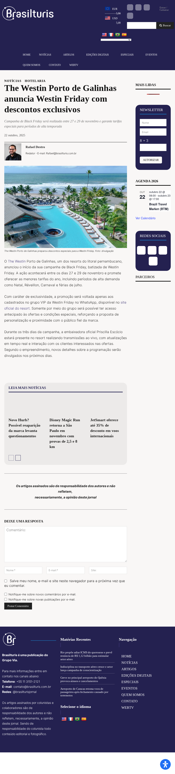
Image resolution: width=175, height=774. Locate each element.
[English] (104, 35)
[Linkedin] (147, 7)
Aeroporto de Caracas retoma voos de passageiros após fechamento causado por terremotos (84, 692)
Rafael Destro (35, 147)
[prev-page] (11, 458)
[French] (111, 35)
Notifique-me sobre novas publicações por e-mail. (42, 599)
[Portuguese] (117, 35)
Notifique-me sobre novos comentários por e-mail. (42, 594)
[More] (122, 151)
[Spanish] (124, 35)
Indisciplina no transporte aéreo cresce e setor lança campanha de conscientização (86, 668)
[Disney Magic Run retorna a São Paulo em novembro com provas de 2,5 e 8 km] (66, 406)
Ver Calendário (146, 218)
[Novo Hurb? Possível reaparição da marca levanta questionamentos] (25, 406)
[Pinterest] (102, 151)
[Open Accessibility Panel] (165, 764)
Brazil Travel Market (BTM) (159, 206)
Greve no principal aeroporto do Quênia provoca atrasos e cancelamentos (83, 679)
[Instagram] (138, 7)
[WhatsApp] (112, 151)
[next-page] (18, 458)
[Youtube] (130, 16)
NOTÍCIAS (12, 81)
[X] (93, 151)
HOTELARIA (35, 81)
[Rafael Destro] (12, 151)
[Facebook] (130, 7)
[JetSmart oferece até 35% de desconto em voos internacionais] (106, 406)
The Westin (17, 261)
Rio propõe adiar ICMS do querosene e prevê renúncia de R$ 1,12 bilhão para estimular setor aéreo (86, 656)
